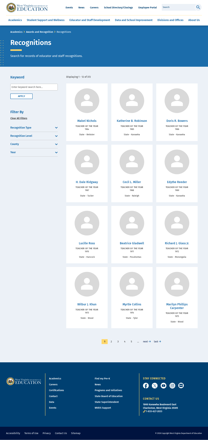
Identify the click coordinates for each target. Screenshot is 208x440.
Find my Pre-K (102, 378)
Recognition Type (20, 127)
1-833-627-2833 (154, 411)
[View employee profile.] (87, 100)
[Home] (23, 381)
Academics (16, 31)
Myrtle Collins (132, 304)
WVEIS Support (103, 407)
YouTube (163, 386)
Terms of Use (31, 433)
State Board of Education (109, 396)
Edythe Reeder (177, 182)
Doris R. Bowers (177, 121)
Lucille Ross (87, 243)
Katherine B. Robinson (132, 121)
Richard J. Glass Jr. (177, 243)
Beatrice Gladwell (132, 243)
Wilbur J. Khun (86, 304)
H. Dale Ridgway (87, 182)
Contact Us (61, 433)
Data (51, 402)
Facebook (146, 386)
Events (69, 7)
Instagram (172, 386)
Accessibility (13, 433)
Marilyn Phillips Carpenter (177, 306)
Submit (198, 7)
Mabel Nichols (86, 121)
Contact (53, 396)
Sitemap (76, 433)
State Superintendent (107, 402)
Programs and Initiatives (108, 390)
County (14, 144)
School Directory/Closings (118, 7)
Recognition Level (21, 136)
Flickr (181, 385)
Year (13, 152)
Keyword (17, 77)
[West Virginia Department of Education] (27, 7)
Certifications (56, 390)
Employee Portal (147, 7)
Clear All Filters (18, 118)
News (81, 7)
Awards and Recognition (39, 31)
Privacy (47, 433)
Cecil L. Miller (132, 182)
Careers (94, 7)
